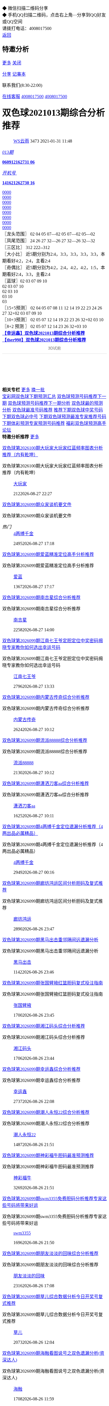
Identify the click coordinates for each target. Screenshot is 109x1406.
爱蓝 (17, 576)
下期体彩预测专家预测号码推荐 (33, 423)
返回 (6, 35)
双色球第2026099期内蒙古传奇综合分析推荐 (45, 697)
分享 (6, 74)
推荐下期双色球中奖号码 (78, 410)
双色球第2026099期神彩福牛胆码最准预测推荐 (48, 1155)
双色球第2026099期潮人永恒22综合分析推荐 (45, 1112)
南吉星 (20, 620)
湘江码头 (22, 1048)
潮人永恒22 (24, 1134)
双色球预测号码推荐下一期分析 (39, 403)
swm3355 (22, 1233)
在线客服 (11, 96)
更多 (6, 62)
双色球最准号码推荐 (32, 410)
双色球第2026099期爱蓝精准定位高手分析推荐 (48, 554)
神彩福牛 (22, 1177)
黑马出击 (22, 962)
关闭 (16, 62)
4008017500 (32, 96)
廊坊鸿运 (22, 919)
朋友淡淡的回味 (29, 1276)
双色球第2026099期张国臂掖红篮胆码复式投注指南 (52, 983)
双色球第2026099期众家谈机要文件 (37, 504)
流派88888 (23, 762)
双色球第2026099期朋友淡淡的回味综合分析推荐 (50, 1253)
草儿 (17, 1332)
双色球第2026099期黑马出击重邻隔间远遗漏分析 (50, 939)
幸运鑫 (20, 1091)
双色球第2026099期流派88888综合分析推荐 (44, 740)
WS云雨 (21, 141)
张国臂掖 (22, 1005)
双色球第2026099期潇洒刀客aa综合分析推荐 (45, 783)
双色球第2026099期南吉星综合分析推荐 (41, 597)
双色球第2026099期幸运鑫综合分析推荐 (41, 1069)
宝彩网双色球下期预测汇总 (29, 396)
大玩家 (20, 483)
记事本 (19, 74)
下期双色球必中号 (20, 416)
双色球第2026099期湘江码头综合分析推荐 (43, 1026)
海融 (17, 1389)
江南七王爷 (24, 676)
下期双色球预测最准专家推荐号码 (72, 416)
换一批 (38, 389)
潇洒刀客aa (24, 806)
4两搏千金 (23, 533)
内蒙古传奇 (24, 719)
